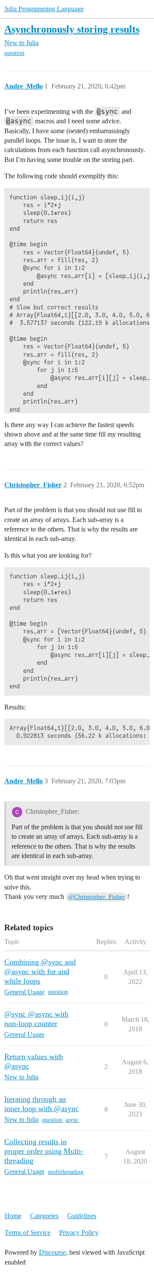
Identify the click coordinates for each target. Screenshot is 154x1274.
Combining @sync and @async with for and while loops (40, 971)
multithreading (65, 1172)
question (14, 53)
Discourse (52, 1252)
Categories (44, 1215)
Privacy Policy (78, 1232)
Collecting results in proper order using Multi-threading (43, 1151)
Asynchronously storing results (71, 29)
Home (13, 1215)
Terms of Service (27, 1232)
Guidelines (81, 1215)
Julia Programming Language (44, 8)
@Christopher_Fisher (96, 896)
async (72, 1120)
